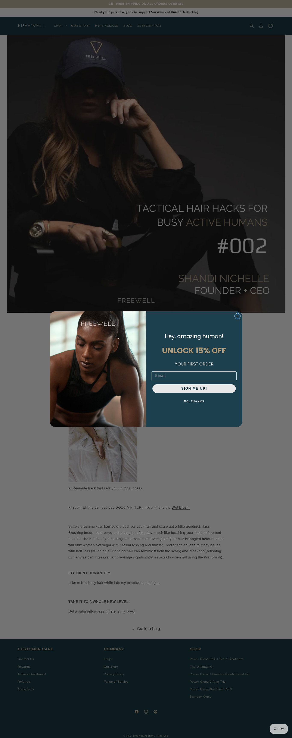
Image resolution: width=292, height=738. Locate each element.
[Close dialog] (237, 316)
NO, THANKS (194, 401)
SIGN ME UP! (194, 388)
